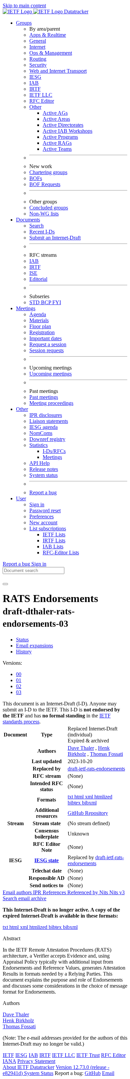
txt (71, 796)
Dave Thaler (81, 748)
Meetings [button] (25, 308)
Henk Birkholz (18, 1020)
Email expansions (34, 645)
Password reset (45, 510)
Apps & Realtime (47, 35)
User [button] (21, 498)
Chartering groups (48, 172)
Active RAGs (57, 143)
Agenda (37, 314)
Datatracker (75, 11)
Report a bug (43, 492)
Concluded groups (48, 207)
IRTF (35, 89)
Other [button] (22, 409)
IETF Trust (88, 1055)
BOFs (35, 178)
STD (35, 302)
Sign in (36, 504)
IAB (34, 83)
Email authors (18, 892)
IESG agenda (43, 427)
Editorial (38, 279)
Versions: (12, 663)
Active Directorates (63, 125)
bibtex (75, 802)
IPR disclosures (45, 415)
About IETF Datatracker (28, 1067)
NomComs (40, 433)
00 (18, 674)
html (79, 796)
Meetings (52, 457)
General (37, 41)
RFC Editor (41, 101)
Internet (37, 47)
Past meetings (43, 397)
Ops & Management (50, 53)
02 (18, 686)
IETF (8, 1055)
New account (43, 522)
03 (18, 692)
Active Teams (57, 149)
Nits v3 (117, 892)
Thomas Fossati (106, 754)
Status (22, 639)
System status (43, 475)
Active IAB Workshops (67, 131)
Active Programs (60, 137)
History (24, 651)
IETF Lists (54, 534)
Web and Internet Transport (58, 71)
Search (36, 225)
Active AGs (55, 113)
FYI (56, 302)
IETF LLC (40, 95)
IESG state (46, 860)
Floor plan (40, 326)
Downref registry (47, 439)
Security (38, 65)
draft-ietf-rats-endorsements (96, 768)
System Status (38, 1073)
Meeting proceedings (51, 403)
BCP (46, 302)
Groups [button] (24, 23)
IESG (35, 77)
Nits (104, 892)
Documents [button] (28, 219)
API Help (39, 463)
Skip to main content (24, 5)
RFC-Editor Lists (61, 552)
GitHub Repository (88, 813)
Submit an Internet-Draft (55, 237)
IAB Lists (53, 546)
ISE (33, 273)
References (55, 892)
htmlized (103, 796)
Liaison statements (48, 421)
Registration (42, 332)
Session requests (46, 350)
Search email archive (24, 898)
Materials (39, 320)
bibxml (89, 802)
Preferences (41, 516)
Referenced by (83, 892)
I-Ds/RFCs (54, 451)
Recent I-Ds (42, 231)
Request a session (47, 344)
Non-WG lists (44, 213)
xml (89, 796)
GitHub (93, 1073)
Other (35, 107)
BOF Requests (44, 184)
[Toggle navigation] (5, 584)
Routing (37, 59)
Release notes (43, 469)
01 (18, 680)
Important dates (45, 338)
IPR (38, 892)
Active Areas (56, 119)
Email (108, 1073)
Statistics (38, 445)
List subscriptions (47, 528)
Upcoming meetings (50, 374)
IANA (9, 1061)
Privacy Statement (36, 1061)
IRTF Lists (54, 540)
